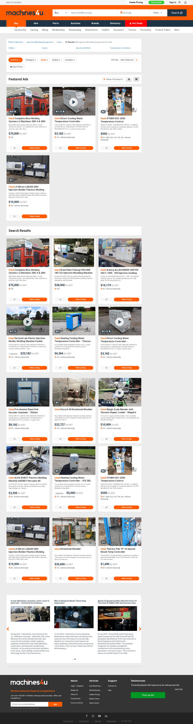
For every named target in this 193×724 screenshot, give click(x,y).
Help (109, 690)
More (177, 30)
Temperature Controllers (120, 48)
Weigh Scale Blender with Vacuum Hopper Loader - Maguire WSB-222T (118, 411)
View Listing (34, 148)
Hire (36, 23)
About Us (74, 694)
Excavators (119, 30)
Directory (115, 23)
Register (80, 686)
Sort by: (114, 59)
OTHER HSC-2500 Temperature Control (113, 120)
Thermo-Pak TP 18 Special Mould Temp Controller (118, 550)
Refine (15, 60)
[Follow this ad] (14, 148)
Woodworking (75, 30)
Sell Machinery (94, 690)
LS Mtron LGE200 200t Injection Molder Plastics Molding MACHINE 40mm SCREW (26, 188)
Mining (45, 30)
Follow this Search (114, 79)
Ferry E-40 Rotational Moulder (73, 409)
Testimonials (76, 698)
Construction (20, 30)
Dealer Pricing (94, 695)
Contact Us (112, 686)
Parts (56, 23)
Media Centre (94, 699)
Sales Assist (94, 703)
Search (175, 12)
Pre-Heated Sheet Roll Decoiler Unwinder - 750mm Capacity (23, 411)
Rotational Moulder (68, 549)
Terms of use (68, 721)
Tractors (132, 30)
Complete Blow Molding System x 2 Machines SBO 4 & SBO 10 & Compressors (27, 120)
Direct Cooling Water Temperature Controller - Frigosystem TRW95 (69, 120)
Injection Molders (83, 48)
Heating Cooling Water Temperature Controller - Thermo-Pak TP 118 (73, 340)
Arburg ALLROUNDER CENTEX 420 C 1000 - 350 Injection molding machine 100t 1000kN (119, 272)
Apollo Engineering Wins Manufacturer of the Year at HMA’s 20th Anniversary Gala (117, 602)
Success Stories (77, 703)
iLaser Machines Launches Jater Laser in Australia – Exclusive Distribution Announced (30, 602)
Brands (95, 23)
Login (73, 686)
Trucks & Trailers (162, 30)
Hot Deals (137, 23)
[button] (72, 659)
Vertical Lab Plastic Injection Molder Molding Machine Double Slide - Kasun (27, 340)
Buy (16, 23)
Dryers (45, 48)
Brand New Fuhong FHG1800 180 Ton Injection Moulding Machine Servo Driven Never (73, 272)
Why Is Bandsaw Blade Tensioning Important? (70, 602)
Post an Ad (156, 2)
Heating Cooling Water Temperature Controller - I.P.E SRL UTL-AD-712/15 (73, 479)
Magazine (74, 690)
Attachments (91, 30)
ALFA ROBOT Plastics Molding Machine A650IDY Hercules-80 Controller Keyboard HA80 (28, 479)
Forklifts (105, 30)
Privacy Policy (84, 721)
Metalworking (58, 30)
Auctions (75, 23)
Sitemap (98, 721)
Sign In (172, 2)
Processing (145, 30)
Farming (34, 30)
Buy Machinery (95, 686)
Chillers (11, 48)
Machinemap (111, 721)
